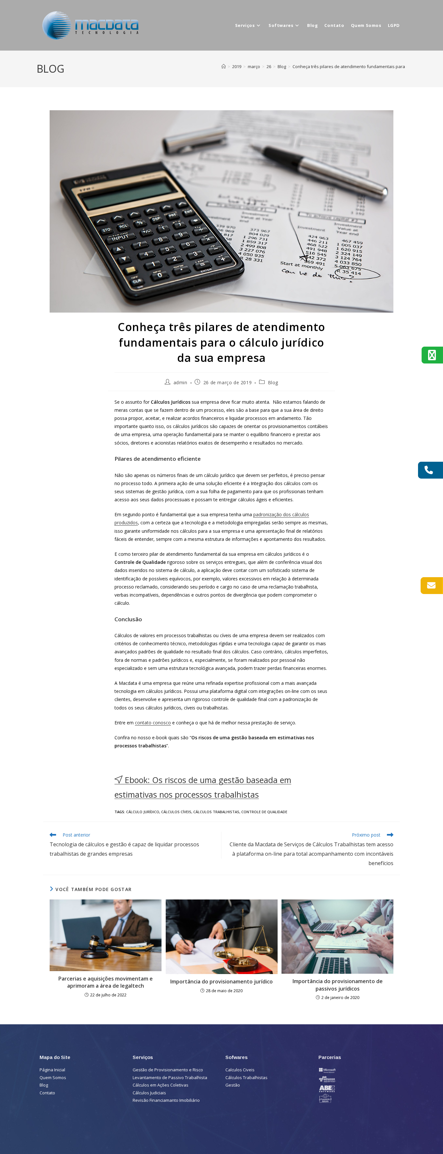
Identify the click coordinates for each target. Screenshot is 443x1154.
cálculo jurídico (142, 811)
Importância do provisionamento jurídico (221, 981)
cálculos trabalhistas (216, 811)
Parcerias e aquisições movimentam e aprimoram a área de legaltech (105, 982)
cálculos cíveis (176, 811)
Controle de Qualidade (264, 811)
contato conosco (153, 723)
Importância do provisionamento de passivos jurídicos (338, 985)
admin (180, 382)
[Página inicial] (224, 66)
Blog (273, 382)
